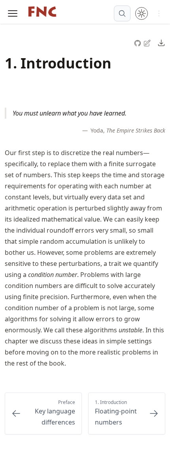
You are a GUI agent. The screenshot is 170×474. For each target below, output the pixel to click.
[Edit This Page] (148, 42)
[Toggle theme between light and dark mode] (141, 13)
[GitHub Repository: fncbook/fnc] (138, 42)
